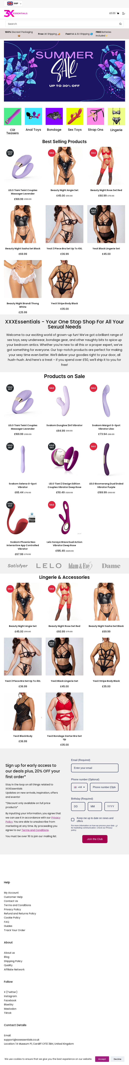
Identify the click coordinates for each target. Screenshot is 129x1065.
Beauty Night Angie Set (64, 190)
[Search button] (120, 24)
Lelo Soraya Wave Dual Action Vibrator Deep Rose (64, 543)
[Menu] (123, 13)
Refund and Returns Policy (20, 913)
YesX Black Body (22, 736)
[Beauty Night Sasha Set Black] (23, 224)
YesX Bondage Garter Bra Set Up (64, 737)
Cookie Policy (12, 917)
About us (9, 953)
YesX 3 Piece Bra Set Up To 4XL (64, 248)
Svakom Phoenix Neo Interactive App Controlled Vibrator (23, 545)
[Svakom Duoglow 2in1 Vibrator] (64, 401)
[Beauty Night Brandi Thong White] (23, 279)
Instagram (10, 996)
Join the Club (95, 839)
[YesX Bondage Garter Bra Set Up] (64, 711)
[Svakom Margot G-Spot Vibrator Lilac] (106, 401)
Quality (8, 965)
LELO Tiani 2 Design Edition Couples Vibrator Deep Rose (64, 485)
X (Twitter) (10, 992)
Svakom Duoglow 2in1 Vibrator (64, 425)
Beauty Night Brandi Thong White (23, 305)
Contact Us (11, 901)
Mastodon (10, 1009)
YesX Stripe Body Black (64, 303)
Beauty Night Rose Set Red (106, 190)
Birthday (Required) (82, 798)
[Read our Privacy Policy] (116, 826)
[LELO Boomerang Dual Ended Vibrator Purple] (106, 459)
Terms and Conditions (17, 905)
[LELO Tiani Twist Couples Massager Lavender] (23, 166)
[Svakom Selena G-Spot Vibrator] (23, 459)
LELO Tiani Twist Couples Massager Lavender (22, 192)
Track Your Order (14, 930)
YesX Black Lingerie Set (106, 248)
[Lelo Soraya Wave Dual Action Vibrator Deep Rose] (64, 518)
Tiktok (7, 1013)
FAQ (6, 922)
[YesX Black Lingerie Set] (106, 224)
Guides (8, 926)
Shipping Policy (13, 961)
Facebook (10, 1000)
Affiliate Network (14, 969)
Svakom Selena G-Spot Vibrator (23, 485)
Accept (102, 1059)
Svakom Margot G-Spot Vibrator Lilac (106, 427)
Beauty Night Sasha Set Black (22, 248)
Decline (117, 1059)
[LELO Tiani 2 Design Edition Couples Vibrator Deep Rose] (64, 459)
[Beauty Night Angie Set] (64, 166)
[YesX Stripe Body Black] (64, 279)
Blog (6, 957)
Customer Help (13, 897)
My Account (11, 893)
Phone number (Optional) (85, 779)
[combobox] (62, 24)
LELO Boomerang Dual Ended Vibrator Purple (106, 485)
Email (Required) (80, 760)
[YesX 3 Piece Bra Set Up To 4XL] (64, 224)
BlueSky (8, 1004)
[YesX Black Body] (23, 711)
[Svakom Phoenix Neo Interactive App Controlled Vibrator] (23, 518)
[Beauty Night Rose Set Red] (106, 166)
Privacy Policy (12, 909)
